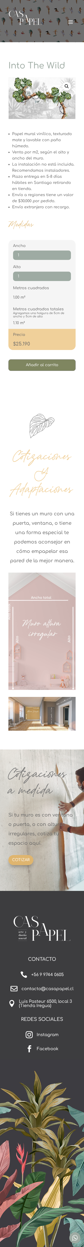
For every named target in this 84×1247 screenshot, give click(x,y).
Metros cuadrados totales (38, 309)
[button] (67, 86)
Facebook (47, 1048)
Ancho (19, 246)
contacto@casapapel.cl (47, 988)
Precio (19, 335)
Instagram (48, 1034)
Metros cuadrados (31, 288)
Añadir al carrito (42, 365)
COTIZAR (21, 860)
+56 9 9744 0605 (47, 974)
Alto (17, 267)
